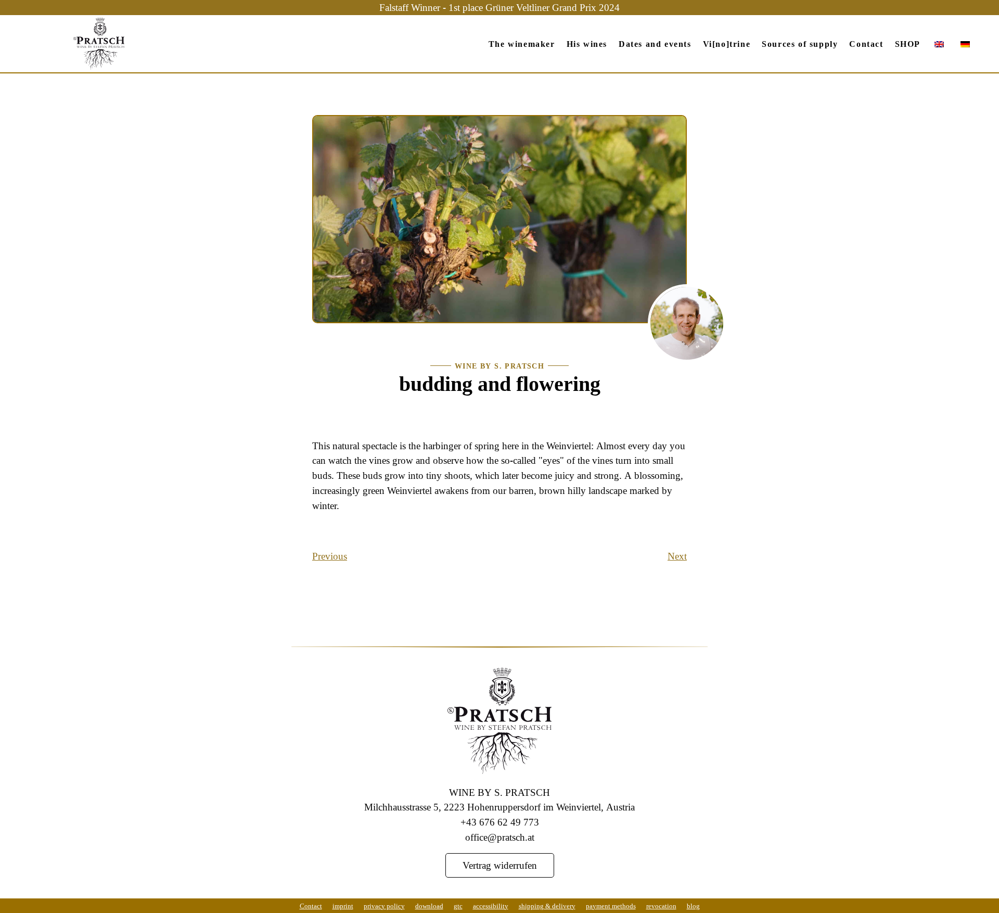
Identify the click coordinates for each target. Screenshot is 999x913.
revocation (661, 905)
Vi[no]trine (727, 43)
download (429, 905)
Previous (329, 556)
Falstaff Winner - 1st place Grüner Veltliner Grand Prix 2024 (499, 7)
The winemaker (522, 43)
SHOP (907, 43)
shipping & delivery (547, 905)
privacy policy (384, 905)
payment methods (611, 905)
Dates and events (655, 43)
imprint (342, 905)
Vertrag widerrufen (500, 865)
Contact (866, 43)
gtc (458, 905)
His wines (587, 43)
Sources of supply (800, 43)
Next (677, 556)
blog (693, 905)
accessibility (490, 905)
